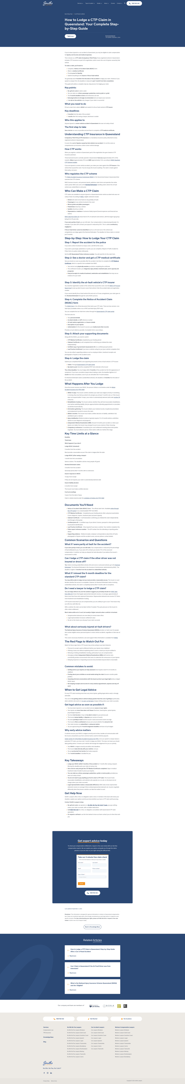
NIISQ (116, 638)
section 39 (117, 397)
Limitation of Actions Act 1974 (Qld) (94, 498)
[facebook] (44, 1073)
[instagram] (47, 1073)
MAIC (82, 197)
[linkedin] (51, 1073)
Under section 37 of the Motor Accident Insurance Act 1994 (82, 739)
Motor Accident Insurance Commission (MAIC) (80, 177)
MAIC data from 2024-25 (72, 217)
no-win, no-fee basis (88, 701)
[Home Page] (48, 3)
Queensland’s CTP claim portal (105, 311)
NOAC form (70, 306)
